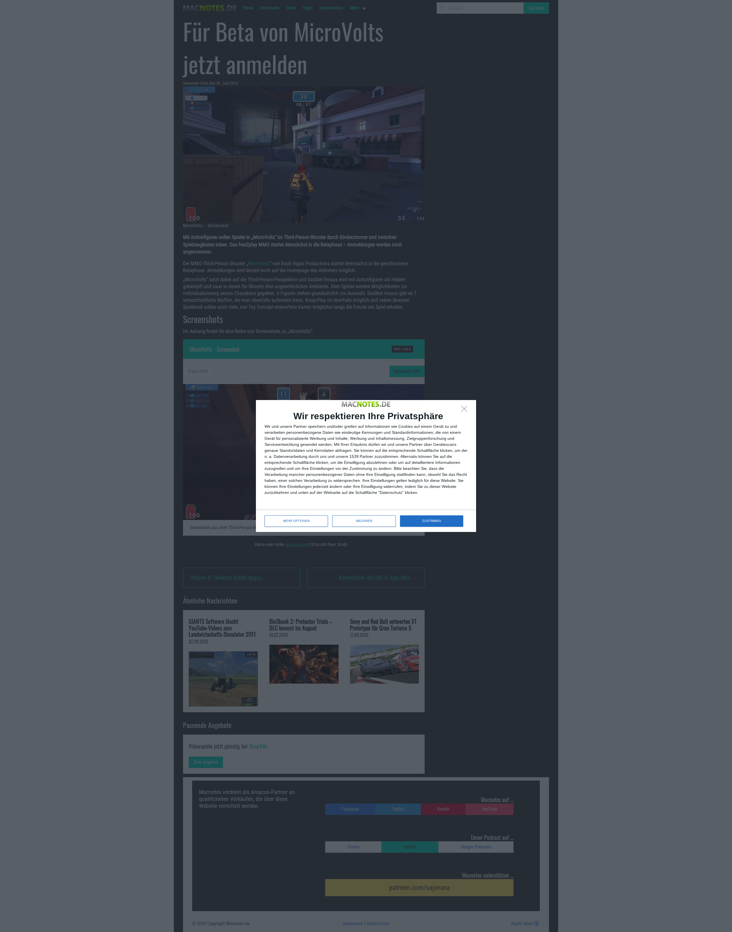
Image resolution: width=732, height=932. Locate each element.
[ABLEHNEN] (465, 410)
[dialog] (366, 466)
